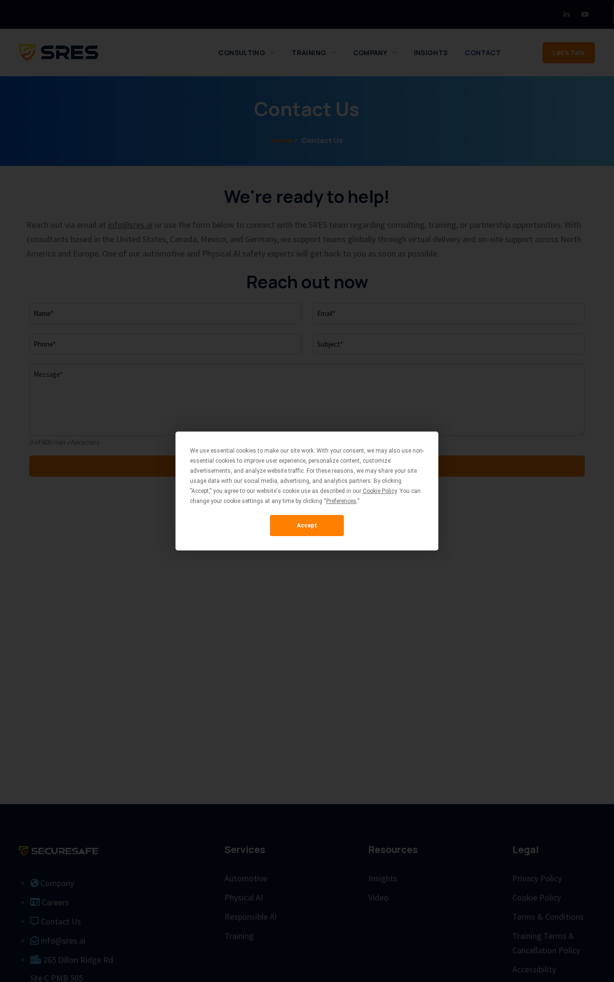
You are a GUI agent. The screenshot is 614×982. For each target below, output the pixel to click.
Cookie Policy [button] (380, 491)
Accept (307, 525)
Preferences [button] (341, 501)
